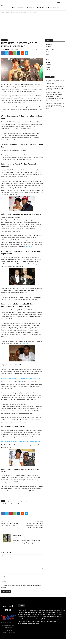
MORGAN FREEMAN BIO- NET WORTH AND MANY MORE (9, 524)
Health (48, 52)
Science (48, 59)
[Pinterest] (11, 53)
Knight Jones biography (7, 503)
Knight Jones (9, 501)
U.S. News (49, 70)
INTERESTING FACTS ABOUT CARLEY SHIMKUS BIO (20, 441)
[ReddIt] (22, 53)
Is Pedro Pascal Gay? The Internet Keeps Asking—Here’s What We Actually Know (55, 88)
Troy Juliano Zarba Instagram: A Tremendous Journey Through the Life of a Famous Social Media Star (55, 106)
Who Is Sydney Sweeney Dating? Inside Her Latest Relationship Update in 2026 (55, 81)
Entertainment (9, 12)
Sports (48, 62)
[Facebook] (3, 53)
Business (48, 46)
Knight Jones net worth (31, 503)
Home (2, 12)
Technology (49, 64)
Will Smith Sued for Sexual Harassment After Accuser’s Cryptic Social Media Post (54, 94)
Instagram (29, 246)
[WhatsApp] (14, 53)
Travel (48, 67)
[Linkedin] (18, 53)
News (47, 54)
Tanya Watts (6, 49)
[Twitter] (7, 53)
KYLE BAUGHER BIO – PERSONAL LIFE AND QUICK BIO (21, 378)
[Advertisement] (33, 26)
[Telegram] (26, 53)
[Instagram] (10, 610)
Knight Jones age (18, 501)
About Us (21, 605)
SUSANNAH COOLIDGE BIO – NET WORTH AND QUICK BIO (55, 99)
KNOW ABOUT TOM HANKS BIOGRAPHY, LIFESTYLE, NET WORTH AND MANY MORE (34, 525)
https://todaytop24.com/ (18, 537)
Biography (49, 44)
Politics (48, 57)
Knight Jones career (19, 503)
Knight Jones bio (28, 501)
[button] (59, 2)
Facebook (25, 343)
